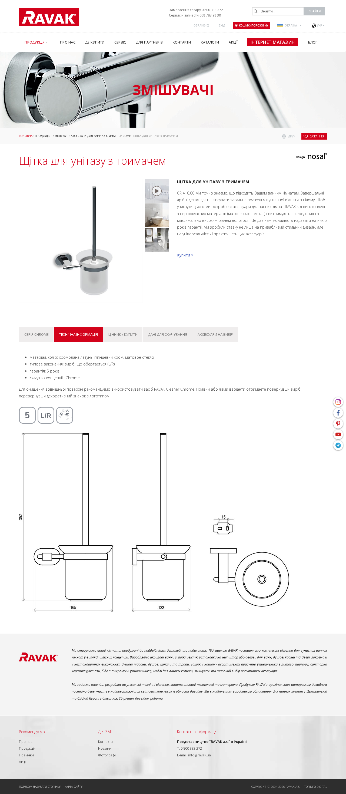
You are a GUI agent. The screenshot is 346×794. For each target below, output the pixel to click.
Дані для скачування (167, 334)
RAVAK (49, 17)
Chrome (124, 136)
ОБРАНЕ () (201, 25)
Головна (25, 136)
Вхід (222, 25)
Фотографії (107, 755)
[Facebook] (338, 413)
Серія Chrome (36, 334)
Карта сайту (73, 787)
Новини (104, 748)
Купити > (185, 255)
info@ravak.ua (199, 755)
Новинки (26, 755)
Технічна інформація (78, 334)
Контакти (105, 741)
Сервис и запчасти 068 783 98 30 (195, 15)
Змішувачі (60, 136)
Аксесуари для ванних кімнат (93, 136)
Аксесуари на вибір (215, 334)
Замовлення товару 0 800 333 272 (196, 10)
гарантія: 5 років (44, 371)
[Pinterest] (338, 424)
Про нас (25, 741)
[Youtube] (338, 434)
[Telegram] (338, 445)
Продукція (43, 136)
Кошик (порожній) (253, 25)
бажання (317, 136)
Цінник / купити (123, 334)
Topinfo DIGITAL (315, 787)
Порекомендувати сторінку (40, 787)
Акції (22, 761)
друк (291, 136)
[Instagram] (338, 402)
